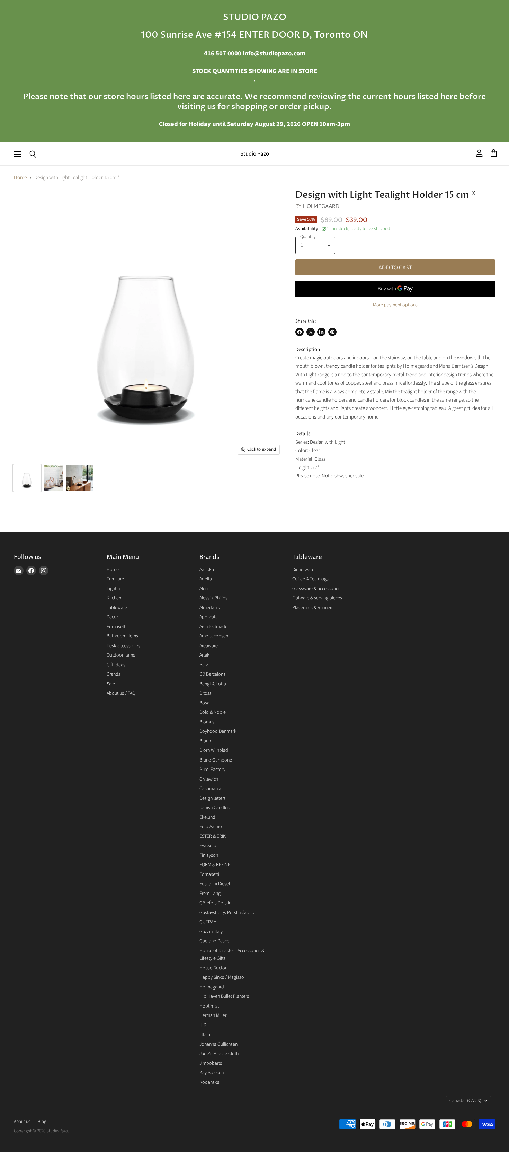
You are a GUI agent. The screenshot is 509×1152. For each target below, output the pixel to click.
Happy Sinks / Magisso (221, 977)
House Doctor (212, 968)
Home (20, 178)
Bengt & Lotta (212, 683)
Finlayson (208, 855)
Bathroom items (122, 636)
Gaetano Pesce (214, 941)
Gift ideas (116, 664)
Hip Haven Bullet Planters (224, 996)
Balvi (204, 664)
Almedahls (209, 607)
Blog (42, 1121)
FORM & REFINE (214, 864)
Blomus (206, 722)
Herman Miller (212, 1015)
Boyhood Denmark (217, 731)
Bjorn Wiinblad (213, 750)
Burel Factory (212, 769)
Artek (204, 655)
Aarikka (206, 569)
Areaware (208, 645)
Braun (205, 741)
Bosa (204, 703)
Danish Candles (214, 807)
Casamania (210, 788)
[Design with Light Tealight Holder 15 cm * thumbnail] (27, 478)
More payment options (395, 305)
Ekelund (207, 817)
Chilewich (208, 779)
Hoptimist (209, 1006)
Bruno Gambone (215, 760)
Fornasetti (116, 626)
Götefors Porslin (215, 902)
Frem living (210, 893)
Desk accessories (123, 645)
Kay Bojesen (211, 1072)
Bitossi (206, 693)
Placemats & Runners (312, 607)
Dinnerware (303, 569)
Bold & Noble (212, 712)
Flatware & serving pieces (317, 598)
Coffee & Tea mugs (310, 578)
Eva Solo (207, 845)
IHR (202, 1025)
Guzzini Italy (211, 931)
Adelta (205, 578)
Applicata (208, 617)
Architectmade (213, 626)
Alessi (205, 588)
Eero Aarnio (210, 826)
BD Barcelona (212, 674)
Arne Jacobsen (213, 636)
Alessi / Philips (213, 598)
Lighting (114, 588)
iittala (204, 1034)
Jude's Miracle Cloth (219, 1053)
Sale (111, 683)
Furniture (115, 578)
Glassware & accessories (316, 588)
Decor (112, 617)
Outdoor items (121, 655)
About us (22, 1121)
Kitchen (114, 598)
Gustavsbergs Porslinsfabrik (226, 912)
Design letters (212, 798)
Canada (465, 1100)
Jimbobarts (210, 1063)
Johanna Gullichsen (218, 1044)
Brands (113, 674)
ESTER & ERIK (212, 836)
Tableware (117, 607)
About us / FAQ (121, 693)
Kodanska (209, 1082)
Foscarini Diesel (214, 883)
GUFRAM (208, 921)
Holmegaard (321, 206)
